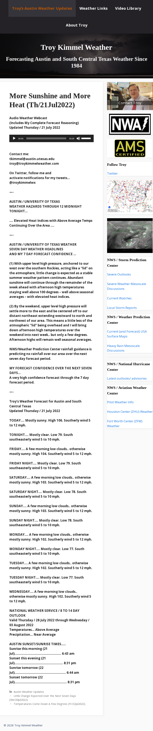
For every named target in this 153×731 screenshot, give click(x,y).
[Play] (14, 138)
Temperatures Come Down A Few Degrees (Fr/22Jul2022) (49, 704)
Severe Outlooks (119, 274)
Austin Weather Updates (29, 692)
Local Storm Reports (122, 308)
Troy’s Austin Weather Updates (42, 8)
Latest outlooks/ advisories (127, 378)
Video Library (128, 8)
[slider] (86, 138)
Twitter (112, 173)
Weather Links (93, 8)
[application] (51, 138)
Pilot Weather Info (120, 402)
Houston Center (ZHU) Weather (130, 411)
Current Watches (119, 298)
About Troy (76, 25)
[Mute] (78, 138)
